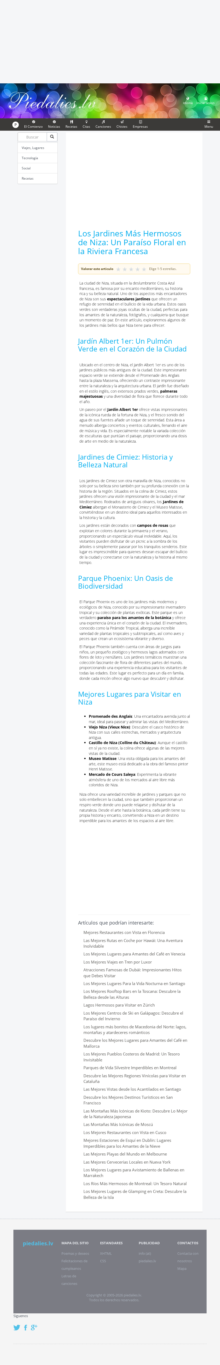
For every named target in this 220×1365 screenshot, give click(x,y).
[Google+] (36, 1324)
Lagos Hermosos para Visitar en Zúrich (119, 1005)
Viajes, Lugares (33, 147)
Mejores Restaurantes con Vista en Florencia (124, 932)
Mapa (181, 1268)
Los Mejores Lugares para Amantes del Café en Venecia (134, 954)
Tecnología (30, 158)
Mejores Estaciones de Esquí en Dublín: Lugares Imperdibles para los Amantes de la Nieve (127, 1143)
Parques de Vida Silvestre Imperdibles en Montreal (130, 1067)
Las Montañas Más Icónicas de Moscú (118, 1124)
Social (26, 168)
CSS (103, 1261)
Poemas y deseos (75, 1253)
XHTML (106, 1253)
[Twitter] (18, 1324)
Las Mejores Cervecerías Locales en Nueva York (127, 1162)
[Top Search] (52, 136)
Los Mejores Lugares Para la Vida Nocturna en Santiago (134, 983)
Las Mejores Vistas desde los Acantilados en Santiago (132, 1089)
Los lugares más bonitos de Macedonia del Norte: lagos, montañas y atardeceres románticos (134, 1029)
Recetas (28, 178)
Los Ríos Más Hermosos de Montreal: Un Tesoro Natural (135, 1183)
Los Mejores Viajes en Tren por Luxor (117, 962)
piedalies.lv (38, 1243)
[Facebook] (27, 1324)
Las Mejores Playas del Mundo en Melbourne (125, 1154)
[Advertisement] (110, 41)
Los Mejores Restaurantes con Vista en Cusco (124, 1132)
